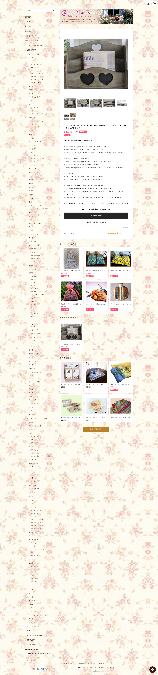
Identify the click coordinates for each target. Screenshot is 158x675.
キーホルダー (35, 255)
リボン (32, 340)
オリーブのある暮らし (33, 41)
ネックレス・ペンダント (39, 258)
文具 (30, 202)
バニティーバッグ (36, 64)
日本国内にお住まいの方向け (96, 222)
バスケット (34, 124)
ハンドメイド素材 (35, 334)
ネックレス (34, 308)
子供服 (31, 183)
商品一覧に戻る (96, 429)
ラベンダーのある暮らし (34, 45)
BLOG (28, 27)
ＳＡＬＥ (30, 631)
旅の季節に (29, 31)
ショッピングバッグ (37, 79)
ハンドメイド (32, 269)
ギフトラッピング (33, 627)
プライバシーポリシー (68, 663)
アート (31, 407)
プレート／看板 (34, 245)
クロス (31, 101)
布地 (30, 134)
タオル (31, 104)
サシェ (31, 187)
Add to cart (96, 216)
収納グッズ (33, 369)
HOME (28, 17)
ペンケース (33, 622)
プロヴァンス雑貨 (33, 54)
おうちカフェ (30, 36)
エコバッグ (34, 70)
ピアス (32, 162)
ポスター (32, 265)
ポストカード (33, 601)
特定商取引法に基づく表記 (87, 663)
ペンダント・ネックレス (39, 159)
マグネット (33, 191)
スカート (33, 282)
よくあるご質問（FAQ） (34, 635)
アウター (33, 276)
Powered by (93, 671)
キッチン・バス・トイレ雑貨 (37, 419)
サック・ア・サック (37, 121)
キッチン (32, 216)
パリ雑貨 (30, 195)
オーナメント (33, 165)
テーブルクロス (34, 173)
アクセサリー (33, 149)
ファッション (32, 500)
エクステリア (32, 589)
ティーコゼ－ (33, 169)
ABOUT (28, 22)
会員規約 (101, 663)
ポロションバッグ (36, 73)
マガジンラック (36, 372)
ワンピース (34, 288)
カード (31, 238)
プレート (32, 471)
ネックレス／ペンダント (39, 549)
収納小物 (32, 118)
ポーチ (31, 86)
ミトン (31, 131)
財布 (30, 220)
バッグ (31, 58)
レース (32, 346)
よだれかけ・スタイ (37, 294)
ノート (31, 597)
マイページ (31, 661)
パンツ (32, 285)
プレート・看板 (34, 382)
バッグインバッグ (36, 76)
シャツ (32, 279)
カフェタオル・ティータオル (40, 114)
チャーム (33, 153)
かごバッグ (34, 61)
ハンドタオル (35, 111)
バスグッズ (33, 460)
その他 (31, 350)
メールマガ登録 (30, 645)
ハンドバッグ (35, 324)
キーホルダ (34, 156)
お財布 (31, 90)
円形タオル (34, 108)
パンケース (34, 127)
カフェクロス (33, 198)
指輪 (32, 302)
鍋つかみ (32, 180)
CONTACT (30, 640)
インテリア (33, 212)
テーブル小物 (33, 138)
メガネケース (33, 176)
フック (31, 365)
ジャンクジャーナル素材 (39, 209)
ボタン (32, 337)
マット (31, 93)
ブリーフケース (35, 82)
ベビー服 (33, 291)
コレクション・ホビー (36, 242)
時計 (30, 385)
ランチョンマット (35, 142)
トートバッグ (35, 67)
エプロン (32, 145)
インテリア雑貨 (32, 361)
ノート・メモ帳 (36, 206)
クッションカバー (35, 97)
